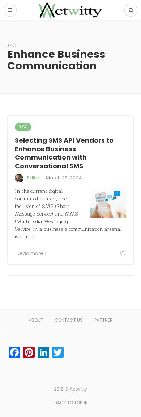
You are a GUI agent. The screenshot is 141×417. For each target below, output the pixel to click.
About (36, 320)
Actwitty (78, 389)
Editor (33, 177)
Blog (23, 127)
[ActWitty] (70, 10)
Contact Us (69, 320)
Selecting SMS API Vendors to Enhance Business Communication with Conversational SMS (64, 153)
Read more (30, 253)
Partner (103, 320)
